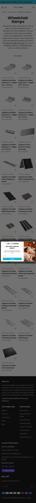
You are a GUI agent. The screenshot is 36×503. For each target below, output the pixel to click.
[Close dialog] (34, 242)
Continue (12, 259)
